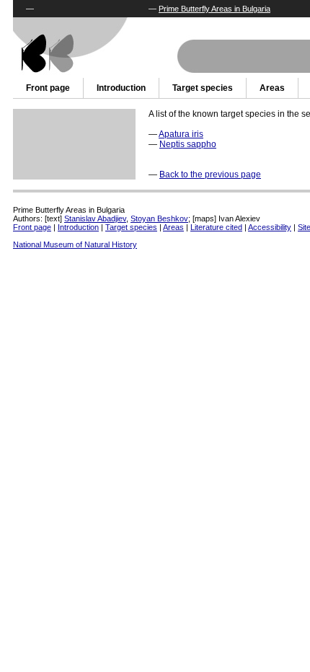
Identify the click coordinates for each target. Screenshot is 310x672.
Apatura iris (181, 134)
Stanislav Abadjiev (95, 218)
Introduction (121, 88)
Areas (272, 88)
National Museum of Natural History (75, 244)
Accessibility (269, 227)
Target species (202, 88)
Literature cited (216, 227)
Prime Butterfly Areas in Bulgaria (214, 8)
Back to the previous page (210, 174)
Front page (48, 88)
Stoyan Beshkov (159, 218)
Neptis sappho (187, 144)
